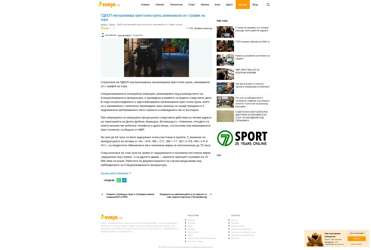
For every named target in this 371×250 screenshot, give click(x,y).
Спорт (191, 4)
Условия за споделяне (241, 229)
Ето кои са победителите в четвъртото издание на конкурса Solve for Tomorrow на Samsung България (252, 102)
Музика (205, 4)
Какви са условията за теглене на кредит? (252, 57)
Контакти (235, 238)
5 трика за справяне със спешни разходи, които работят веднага (252, 29)
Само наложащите (356, 233)
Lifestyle (159, 4)
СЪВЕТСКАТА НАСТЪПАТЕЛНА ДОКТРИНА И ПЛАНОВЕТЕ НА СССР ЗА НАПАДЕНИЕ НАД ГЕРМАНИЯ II (251, 116)
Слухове (191, 223)
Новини (145, 4)
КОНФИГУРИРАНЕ (356, 244)
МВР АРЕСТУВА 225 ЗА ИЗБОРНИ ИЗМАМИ (247, 71)
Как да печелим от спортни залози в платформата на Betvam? (252, 85)
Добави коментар (203, 28)
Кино (217, 4)
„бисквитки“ (329, 242)
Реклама (235, 223)
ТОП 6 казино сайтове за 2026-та (252, 41)
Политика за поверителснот (243, 232)
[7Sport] (243, 138)
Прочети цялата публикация (114, 173)
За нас (234, 220)
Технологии (176, 4)
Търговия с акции (195, 241)
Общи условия (237, 226)
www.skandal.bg (124, 35)
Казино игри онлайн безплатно (202, 238)
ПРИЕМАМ (356, 239)
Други (229, 4)
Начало (104, 24)
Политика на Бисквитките (242, 235)
